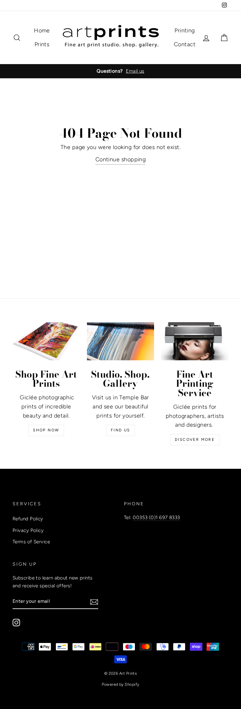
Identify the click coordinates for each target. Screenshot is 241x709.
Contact (184, 44)
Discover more (195, 439)
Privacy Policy (28, 530)
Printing (184, 30)
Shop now (46, 430)
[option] (120, 71)
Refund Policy (28, 519)
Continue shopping (120, 159)
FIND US (120, 430)
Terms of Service (31, 542)
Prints (42, 44)
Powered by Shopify (120, 684)
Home (42, 30)
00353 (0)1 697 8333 (156, 517)
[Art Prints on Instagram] (16, 622)
